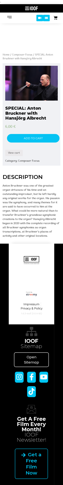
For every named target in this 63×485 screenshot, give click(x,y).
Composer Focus (22, 55)
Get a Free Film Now (34, 464)
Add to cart (33, 138)
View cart (14, 153)
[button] (39, 18)
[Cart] (55, 18)
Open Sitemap (31, 360)
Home (6, 55)
